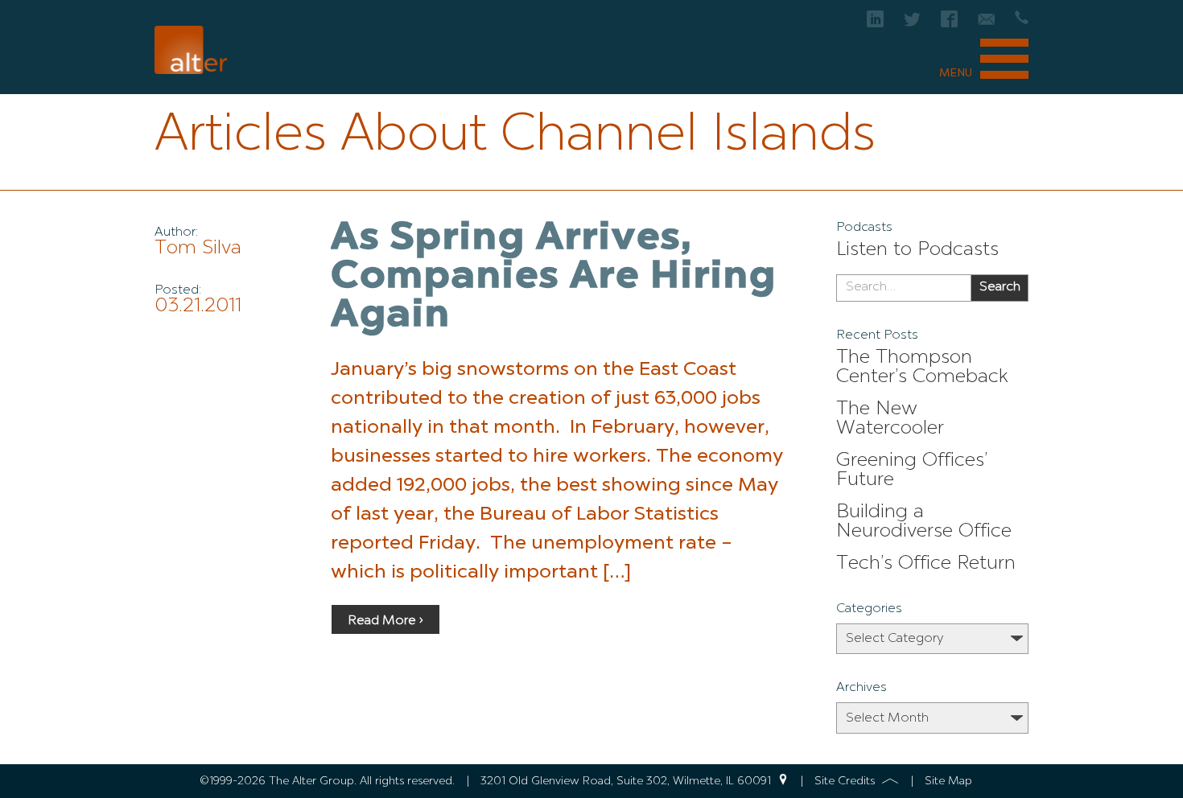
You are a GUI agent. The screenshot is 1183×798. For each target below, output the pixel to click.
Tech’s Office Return (926, 564)
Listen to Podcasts (917, 250)
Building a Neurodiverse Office (924, 522)
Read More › (385, 621)
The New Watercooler (890, 419)
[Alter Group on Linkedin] (875, 24)
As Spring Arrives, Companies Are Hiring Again (554, 277)
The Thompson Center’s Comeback (922, 367)
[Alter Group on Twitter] (912, 24)
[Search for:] (903, 288)
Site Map (948, 781)
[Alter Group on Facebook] (949, 24)
